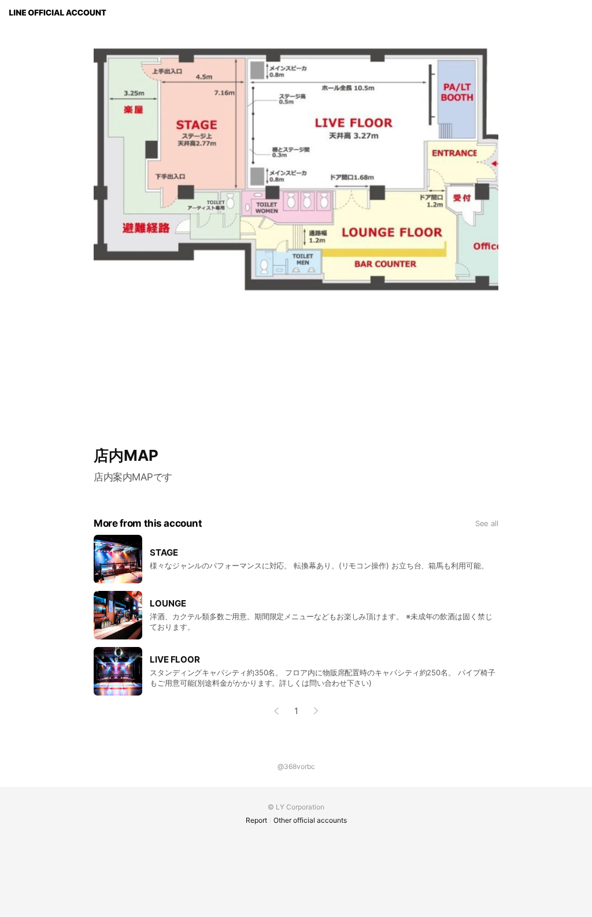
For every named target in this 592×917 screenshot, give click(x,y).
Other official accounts (310, 820)
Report (256, 820)
